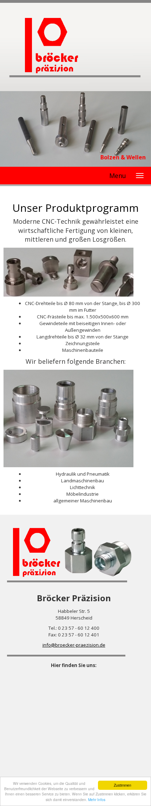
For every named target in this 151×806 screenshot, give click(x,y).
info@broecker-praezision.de (73, 645)
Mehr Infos (96, 799)
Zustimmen (122, 785)
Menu (117, 175)
